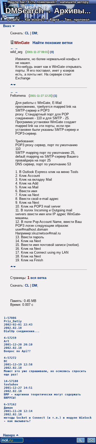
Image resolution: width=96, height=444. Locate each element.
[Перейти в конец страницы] (14, 84)
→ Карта (52, 19)
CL (27, 33)
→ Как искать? (32, 19)
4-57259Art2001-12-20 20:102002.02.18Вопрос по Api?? (18, 344)
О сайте (13, 19)
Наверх (8, 435)
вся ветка (38, 278)
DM (34, 33)
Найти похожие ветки (52, 43)
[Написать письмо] (91, 441)
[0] (52, 51)
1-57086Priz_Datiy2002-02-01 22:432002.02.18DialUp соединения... (22, 324)
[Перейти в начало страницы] (11, 84)
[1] (55, 95)
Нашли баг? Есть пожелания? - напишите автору (48, 2)
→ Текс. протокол (74, 19)
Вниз (6, 26)
